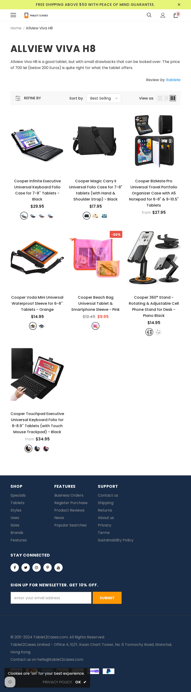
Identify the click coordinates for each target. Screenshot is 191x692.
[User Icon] (162, 15)
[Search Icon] (149, 15)
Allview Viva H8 (39, 28)
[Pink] (95, 325)
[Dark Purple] (50, 215)
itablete (173, 80)
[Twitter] (25, 567)
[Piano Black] (149, 332)
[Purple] (46, 448)
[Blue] (104, 215)
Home (15, 28)
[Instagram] (36, 567)
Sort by (76, 98)
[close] (179, 4)
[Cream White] (158, 332)
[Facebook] (14, 567)
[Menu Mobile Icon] (13, 15)
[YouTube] (58, 567)
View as (146, 98)
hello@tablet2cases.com (60, 659)
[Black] (23, 215)
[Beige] (95, 215)
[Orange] (32, 325)
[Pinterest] (47, 567)
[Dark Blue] (32, 215)
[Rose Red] (41, 215)
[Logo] (36, 15)
